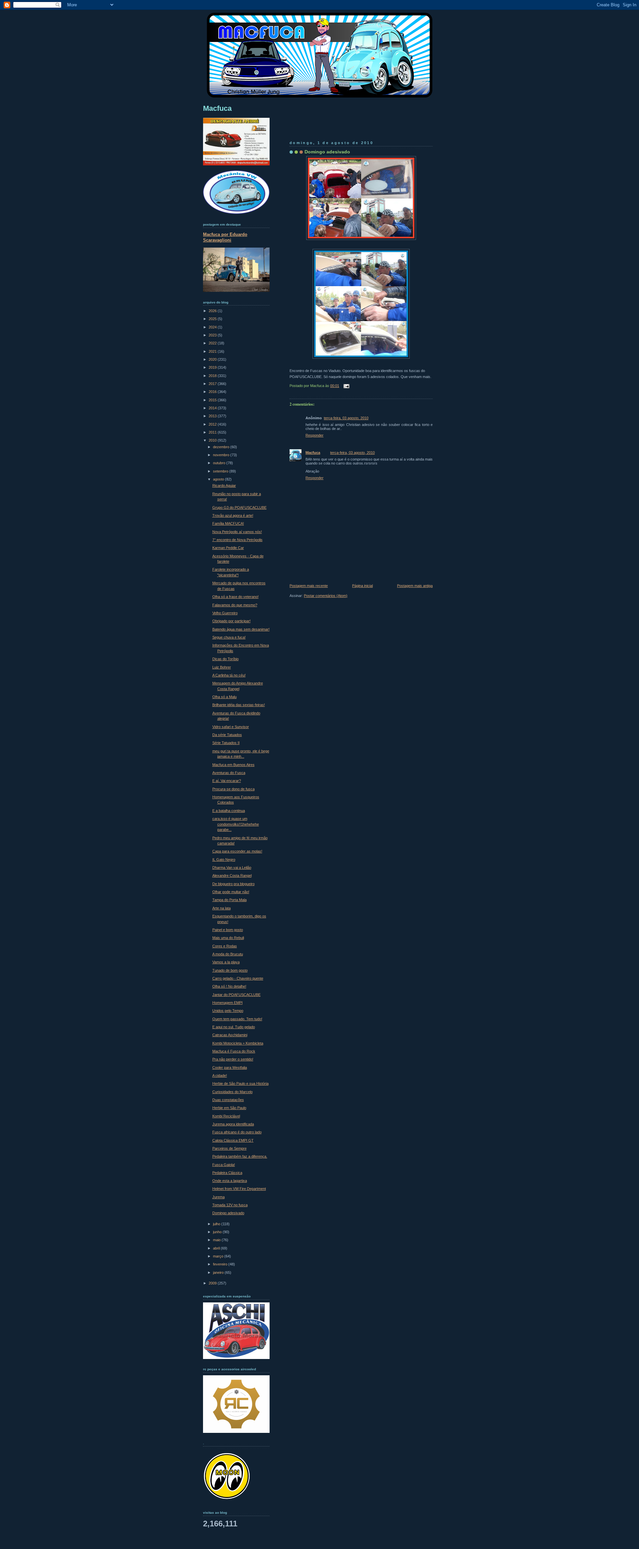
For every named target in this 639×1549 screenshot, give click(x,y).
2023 (213, 335)
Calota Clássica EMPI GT (233, 1140)
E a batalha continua (228, 811)
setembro (221, 471)
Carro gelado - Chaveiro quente (237, 978)
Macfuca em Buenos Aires (233, 765)
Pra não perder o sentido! (232, 1059)
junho (218, 1232)
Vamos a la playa (226, 962)
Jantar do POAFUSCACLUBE (236, 995)
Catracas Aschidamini (229, 1035)
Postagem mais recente (309, 586)
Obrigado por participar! (231, 621)
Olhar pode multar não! (230, 892)
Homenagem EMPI (227, 1003)
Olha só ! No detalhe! (229, 986)
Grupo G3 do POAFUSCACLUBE (239, 507)
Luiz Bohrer (221, 667)
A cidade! (219, 1075)
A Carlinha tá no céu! (229, 675)
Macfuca (313, 453)
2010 (213, 440)
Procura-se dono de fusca (233, 789)
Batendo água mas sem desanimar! (241, 629)
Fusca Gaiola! (223, 1165)
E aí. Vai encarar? (226, 781)
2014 (213, 408)
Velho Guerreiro (225, 613)
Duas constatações (228, 1100)
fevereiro (220, 1264)
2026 (213, 311)
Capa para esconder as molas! (237, 851)
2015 (213, 400)
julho (217, 1224)
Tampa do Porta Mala (229, 900)
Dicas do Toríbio (225, 659)
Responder (314, 435)
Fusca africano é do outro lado (237, 1132)
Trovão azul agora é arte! (232, 515)
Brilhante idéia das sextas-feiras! (238, 705)
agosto (219, 479)
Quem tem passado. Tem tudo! (237, 1019)
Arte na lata (221, 908)
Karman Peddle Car (228, 548)
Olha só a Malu (224, 697)
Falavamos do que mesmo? (234, 605)
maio (217, 1240)
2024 (213, 327)
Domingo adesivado (327, 151)
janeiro (219, 1272)
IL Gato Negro (223, 860)
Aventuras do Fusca (228, 773)
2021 (213, 351)
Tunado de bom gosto (230, 970)
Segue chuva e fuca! (229, 637)
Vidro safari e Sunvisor (230, 727)
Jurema (218, 1197)
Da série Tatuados (227, 735)
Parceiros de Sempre (229, 1148)
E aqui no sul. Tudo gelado (233, 1027)
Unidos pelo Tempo (227, 1011)
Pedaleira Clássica (227, 1173)
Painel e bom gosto (227, 930)
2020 (213, 359)
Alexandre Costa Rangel (232, 875)
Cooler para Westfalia (229, 1067)
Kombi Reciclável (226, 1116)
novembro (221, 455)
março (218, 1256)
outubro (219, 463)
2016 (213, 392)
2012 (213, 424)
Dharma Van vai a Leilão (231, 868)
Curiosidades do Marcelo (232, 1092)
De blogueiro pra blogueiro (233, 884)
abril (217, 1248)
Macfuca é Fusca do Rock (233, 1051)
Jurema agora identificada (233, 1124)
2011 (213, 432)
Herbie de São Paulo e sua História (240, 1083)
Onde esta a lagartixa (229, 1181)
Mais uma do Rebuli (228, 938)
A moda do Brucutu (227, 954)
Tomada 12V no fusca (230, 1205)
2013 (213, 416)
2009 (213, 1283)
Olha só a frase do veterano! (235, 597)
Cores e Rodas (224, 946)
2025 (213, 319)
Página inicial (362, 586)
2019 (213, 367)
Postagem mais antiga (415, 586)
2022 (213, 343)
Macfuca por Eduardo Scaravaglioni (225, 237)
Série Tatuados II (226, 743)
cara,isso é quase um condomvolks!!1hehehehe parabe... (235, 824)
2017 (213, 384)
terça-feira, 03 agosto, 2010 (346, 418)
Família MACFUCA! (228, 523)
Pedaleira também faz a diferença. (239, 1156)
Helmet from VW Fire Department (239, 1189)
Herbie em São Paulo (229, 1108)
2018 (213, 376)
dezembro (221, 447)
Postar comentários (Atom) (325, 596)
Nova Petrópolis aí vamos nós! (237, 532)
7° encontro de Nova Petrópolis (237, 540)
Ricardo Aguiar (224, 485)
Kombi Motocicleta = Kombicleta (237, 1043)
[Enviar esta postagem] (345, 386)
